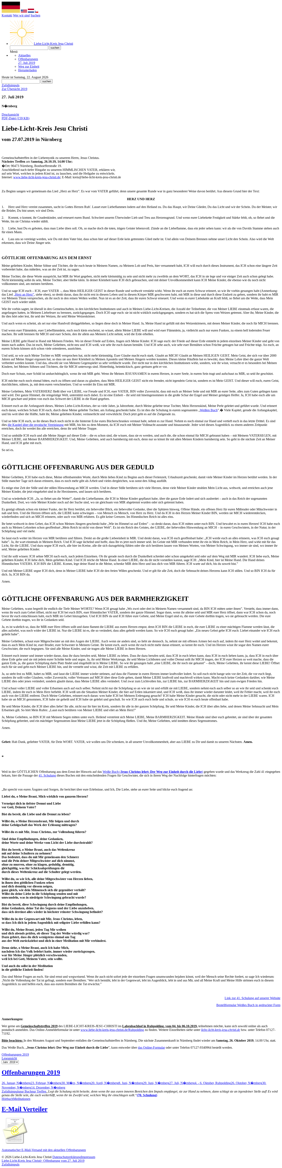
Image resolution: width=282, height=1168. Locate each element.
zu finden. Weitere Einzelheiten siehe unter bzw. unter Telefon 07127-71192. (138, 1029)
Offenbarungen (28, 61)
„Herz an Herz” (24, 294)
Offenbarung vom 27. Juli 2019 (62, 1160)
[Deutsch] (11, 11)
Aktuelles (24, 55)
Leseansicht (9, 1058)
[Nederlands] (31, 11)
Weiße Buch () (153, 771)
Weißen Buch (209, 410)
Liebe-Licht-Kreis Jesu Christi (21, 1160)
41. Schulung (47, 775)
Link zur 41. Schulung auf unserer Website (252, 998)
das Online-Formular (151, 1047)
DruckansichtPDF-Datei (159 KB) (15, 116)
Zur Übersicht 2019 (14, 89)
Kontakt (7, 15)
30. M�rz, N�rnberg (76, 1083)
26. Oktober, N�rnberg (246, 1083)
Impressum (88, 1157)
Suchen (35, 15)
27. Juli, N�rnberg (182, 1083)
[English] (24, 11)
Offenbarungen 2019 (15, 1054)
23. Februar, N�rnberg (46, 1083)
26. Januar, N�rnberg (16, 1083)
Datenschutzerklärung (66, 1157)
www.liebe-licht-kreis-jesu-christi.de (36, 177)
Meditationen (21, 1099)
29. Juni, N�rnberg (156, 1083)
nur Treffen (39, 1091)
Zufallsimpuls (10, 85)
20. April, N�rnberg (104, 1083)
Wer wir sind (21, 15)
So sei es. (8, 450)
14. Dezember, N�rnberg (48, 1087)
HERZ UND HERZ (141, 199)
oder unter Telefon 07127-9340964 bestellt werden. (117, 1047)
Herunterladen (27, 70)
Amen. (6, 581)
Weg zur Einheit (28, 66)
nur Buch (25, 1091)
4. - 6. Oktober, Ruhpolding (213, 1083)
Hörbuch (7, 1099)
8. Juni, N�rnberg (130, 1083)
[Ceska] (36, 11)
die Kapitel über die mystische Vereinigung (36, 425)
